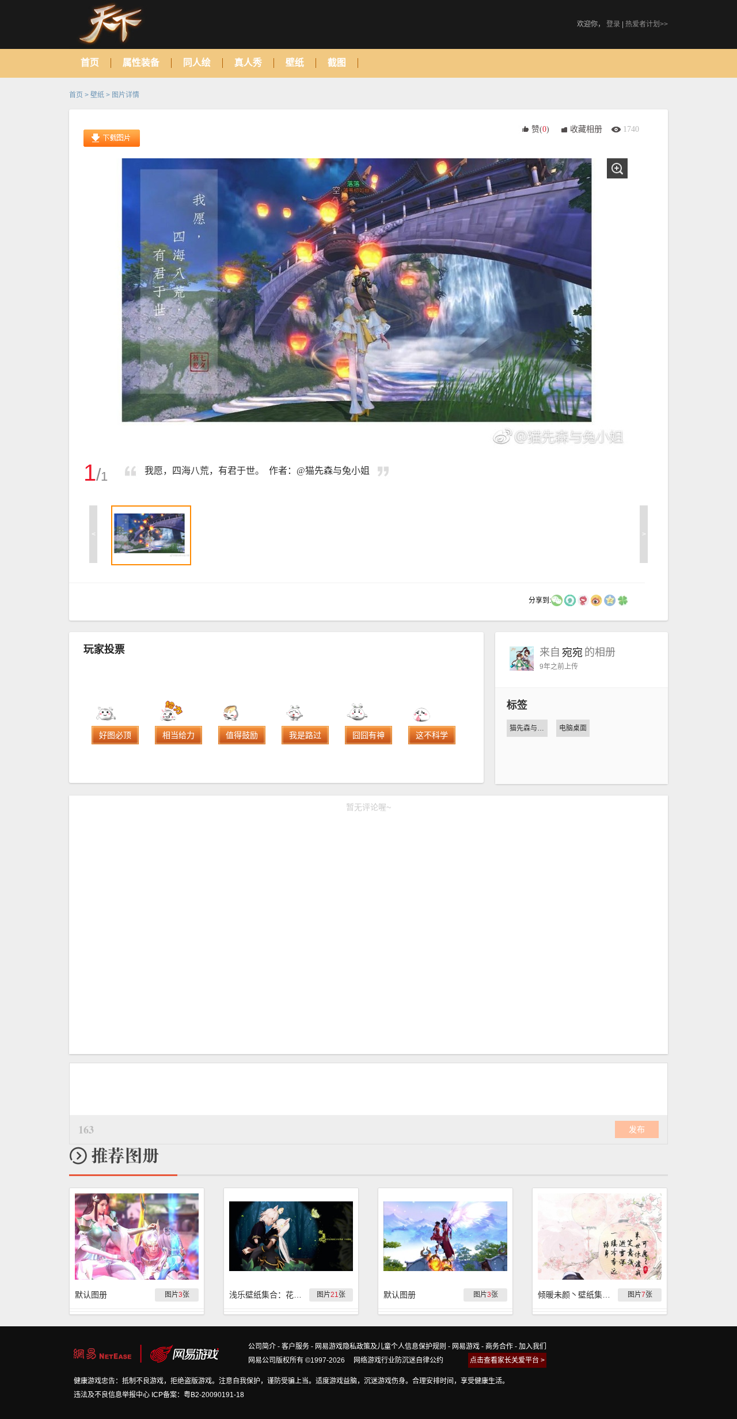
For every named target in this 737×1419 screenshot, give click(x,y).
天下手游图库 (124, 24)
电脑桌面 (573, 728)
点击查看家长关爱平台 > (507, 1360)
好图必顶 (115, 735)
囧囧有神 (368, 735)
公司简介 (262, 1346)
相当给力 (178, 735)
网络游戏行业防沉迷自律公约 (398, 1360)
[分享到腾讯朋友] (623, 599)
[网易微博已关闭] (583, 599)
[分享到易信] (570, 599)
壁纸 (97, 95)
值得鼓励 (242, 735)
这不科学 (432, 735)
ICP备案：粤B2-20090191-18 (197, 1395)
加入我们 (532, 1346)
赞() (540, 129)
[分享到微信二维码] (557, 599)
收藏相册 (586, 129)
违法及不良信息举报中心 (112, 1395)
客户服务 (295, 1346)
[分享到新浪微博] (596, 599)
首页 (76, 95)
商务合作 (499, 1346)
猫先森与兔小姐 (529, 728)
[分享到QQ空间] (610, 599)
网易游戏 (466, 1346)
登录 (613, 24)
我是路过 (305, 735)
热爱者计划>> (646, 24)
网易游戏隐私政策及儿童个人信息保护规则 (380, 1346)
